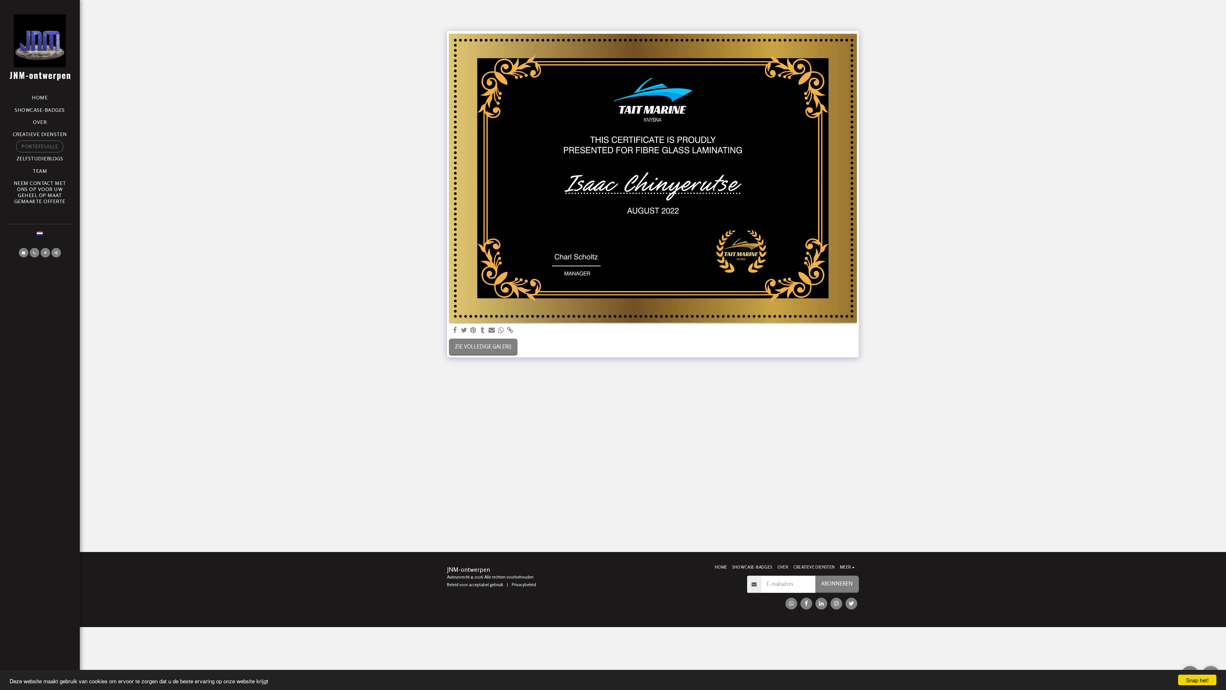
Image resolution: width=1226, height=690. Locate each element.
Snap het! (1197, 680)
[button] (23, 252)
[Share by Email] (491, 330)
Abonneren (837, 583)
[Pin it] (473, 330)
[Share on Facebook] (454, 330)
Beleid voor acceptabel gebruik (475, 584)
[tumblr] (482, 330)
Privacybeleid (524, 584)
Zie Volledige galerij (483, 346)
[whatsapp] (501, 330)
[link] (510, 330)
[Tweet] (464, 330)
